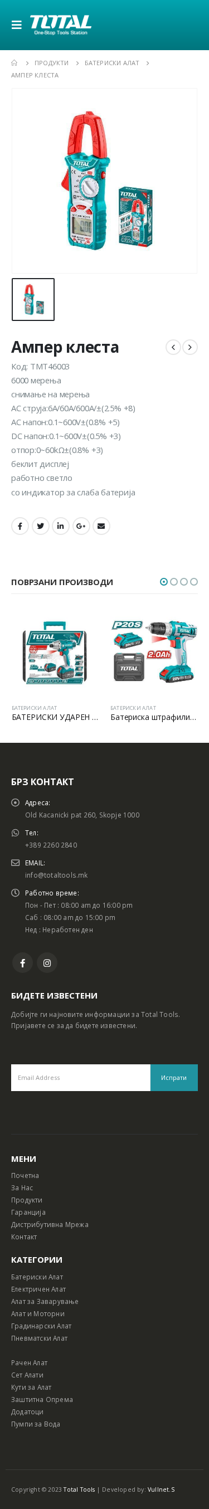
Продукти (27, 1199)
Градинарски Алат (41, 1325)
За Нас (22, 1187)
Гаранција (28, 1212)
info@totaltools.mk (56, 874)
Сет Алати (27, 1374)
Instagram (47, 962)
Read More (81, 626)
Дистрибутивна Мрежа (50, 1224)
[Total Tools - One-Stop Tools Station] (60, 24)
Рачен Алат (29, 1362)
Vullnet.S (161, 1489)
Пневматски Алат (39, 1337)
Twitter (41, 526)
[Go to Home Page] (15, 63)
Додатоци (27, 1411)
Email (101, 526)
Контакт (24, 1236)
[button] (164, 581)
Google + (81, 526)
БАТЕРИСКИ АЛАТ (34, 708)
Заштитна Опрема (42, 1399)
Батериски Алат (37, 1276)
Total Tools (79, 1489)
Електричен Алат (38, 1288)
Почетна (25, 1175)
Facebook (20, 526)
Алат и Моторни (38, 1313)
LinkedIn (61, 526)
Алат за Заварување (45, 1301)
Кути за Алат (31, 1387)
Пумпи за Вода (36, 1423)
